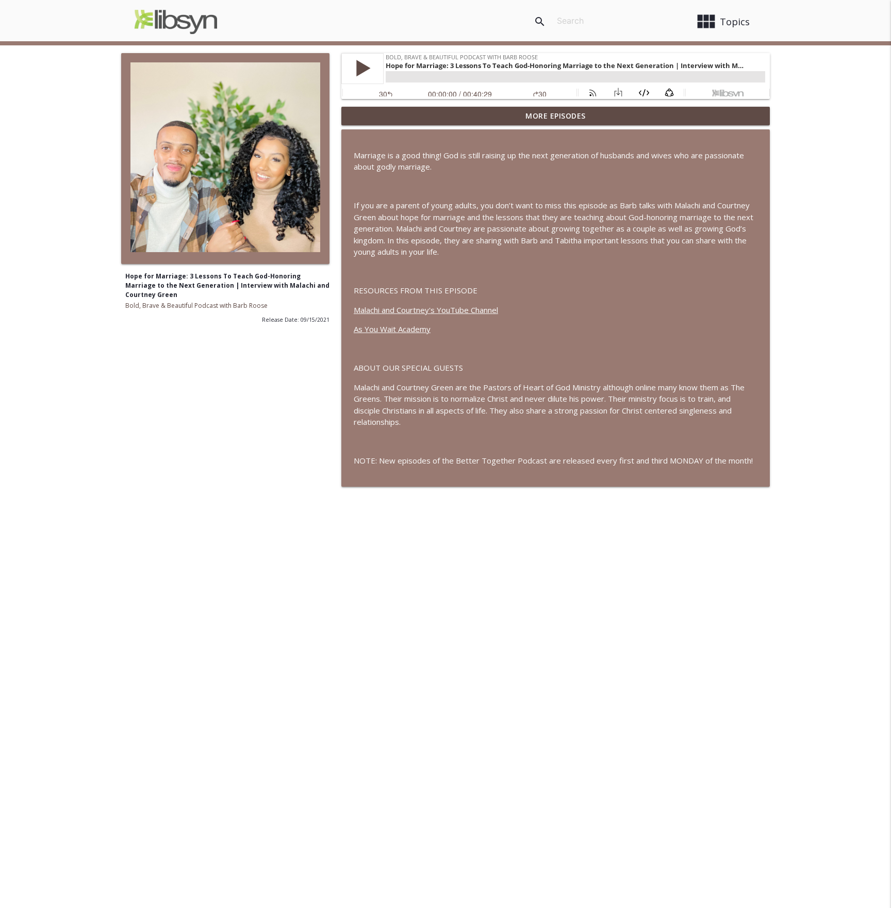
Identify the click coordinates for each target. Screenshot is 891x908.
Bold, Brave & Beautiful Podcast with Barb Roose (196, 305)
